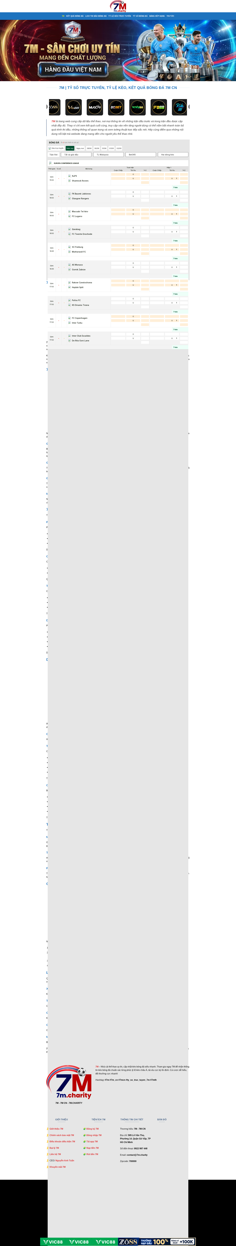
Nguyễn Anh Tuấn (64, 1160)
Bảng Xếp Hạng (157, 16)
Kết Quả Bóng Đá (74, 16)
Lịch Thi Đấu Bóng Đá (96, 16)
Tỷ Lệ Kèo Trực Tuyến (119, 16)
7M (63, 16)
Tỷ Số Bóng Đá (140, 16)
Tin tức (170, 16)
